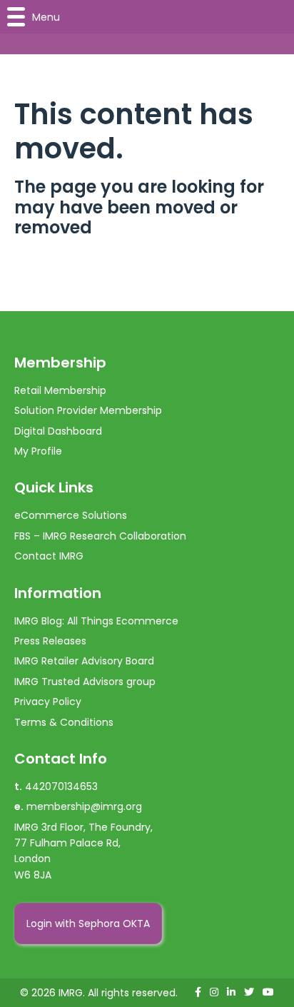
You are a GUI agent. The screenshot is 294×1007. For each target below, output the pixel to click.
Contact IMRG (48, 556)
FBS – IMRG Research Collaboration (100, 536)
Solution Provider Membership (88, 410)
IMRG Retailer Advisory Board (84, 661)
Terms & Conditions (63, 722)
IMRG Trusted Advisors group (85, 681)
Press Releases (50, 641)
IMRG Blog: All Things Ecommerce (96, 621)
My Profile (38, 451)
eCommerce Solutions (70, 515)
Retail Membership (60, 390)
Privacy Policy (47, 701)
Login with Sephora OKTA (88, 923)
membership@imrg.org (84, 806)
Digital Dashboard (58, 431)
